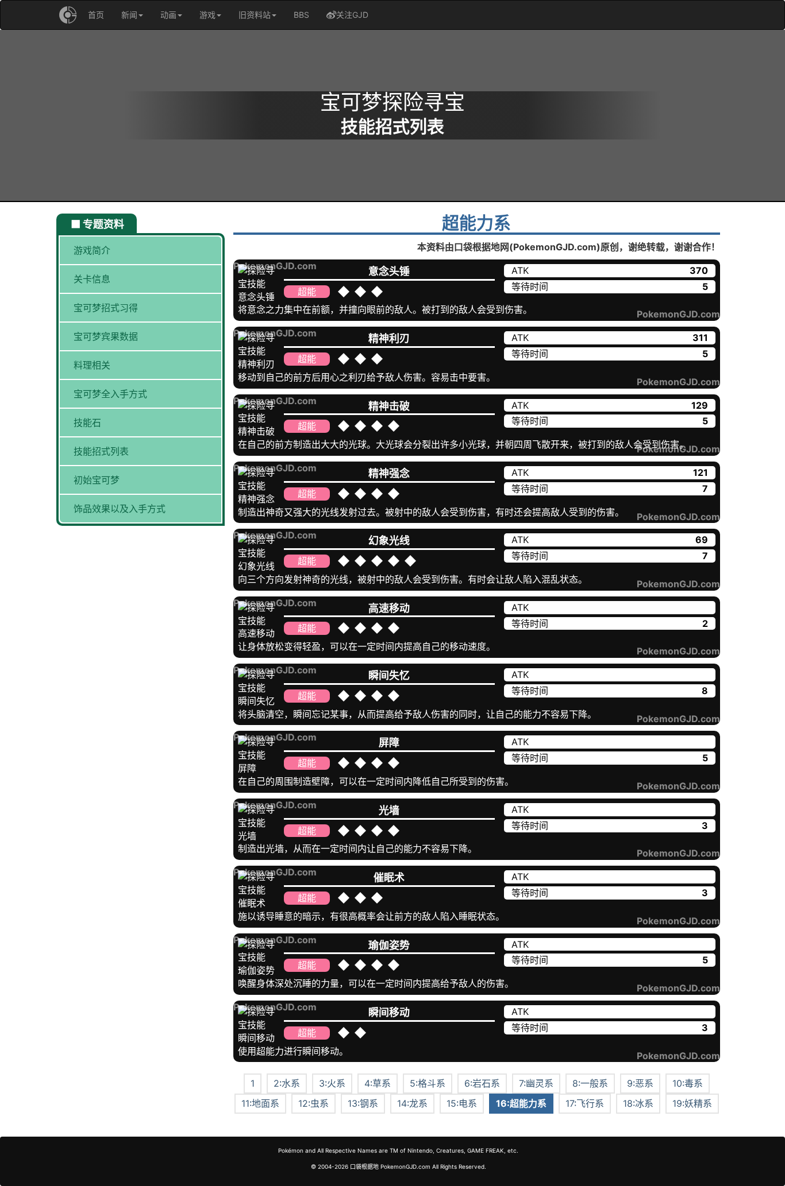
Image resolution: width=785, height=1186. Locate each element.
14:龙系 (412, 1103)
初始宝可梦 (97, 480)
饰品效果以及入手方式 (120, 508)
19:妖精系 (692, 1103)
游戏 (207, 15)
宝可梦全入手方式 (110, 394)
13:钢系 (363, 1103)
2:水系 (287, 1083)
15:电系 (462, 1103)
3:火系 (332, 1083)
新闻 (129, 15)
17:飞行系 (584, 1103)
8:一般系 (590, 1083)
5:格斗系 (427, 1083)
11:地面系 (260, 1103)
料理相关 (92, 365)
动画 (168, 15)
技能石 (87, 422)
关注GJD (352, 15)
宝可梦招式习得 (106, 307)
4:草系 (377, 1083)
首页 (96, 15)
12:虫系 (313, 1103)
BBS (301, 15)
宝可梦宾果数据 (106, 336)
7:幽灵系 (536, 1083)
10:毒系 (687, 1083)
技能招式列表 (101, 451)
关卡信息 (92, 279)
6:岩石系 (482, 1083)
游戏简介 (92, 250)
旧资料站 (254, 15)
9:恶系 (640, 1083)
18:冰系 (638, 1103)
